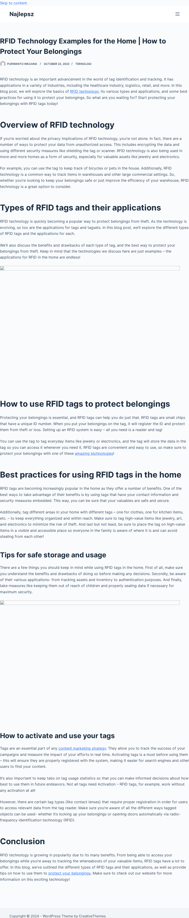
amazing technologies (94, 453)
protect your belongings (69, 873)
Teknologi (83, 64)
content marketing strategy (82, 748)
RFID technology (84, 91)
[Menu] (177, 14)
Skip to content (13, 3)
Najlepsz (21, 14)
